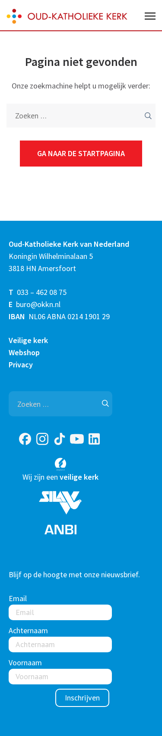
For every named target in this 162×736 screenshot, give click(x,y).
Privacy (21, 365)
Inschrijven (82, 698)
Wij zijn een (60, 477)
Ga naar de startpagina (81, 153)
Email (18, 598)
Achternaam (28, 630)
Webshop (24, 352)
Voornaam (25, 662)
